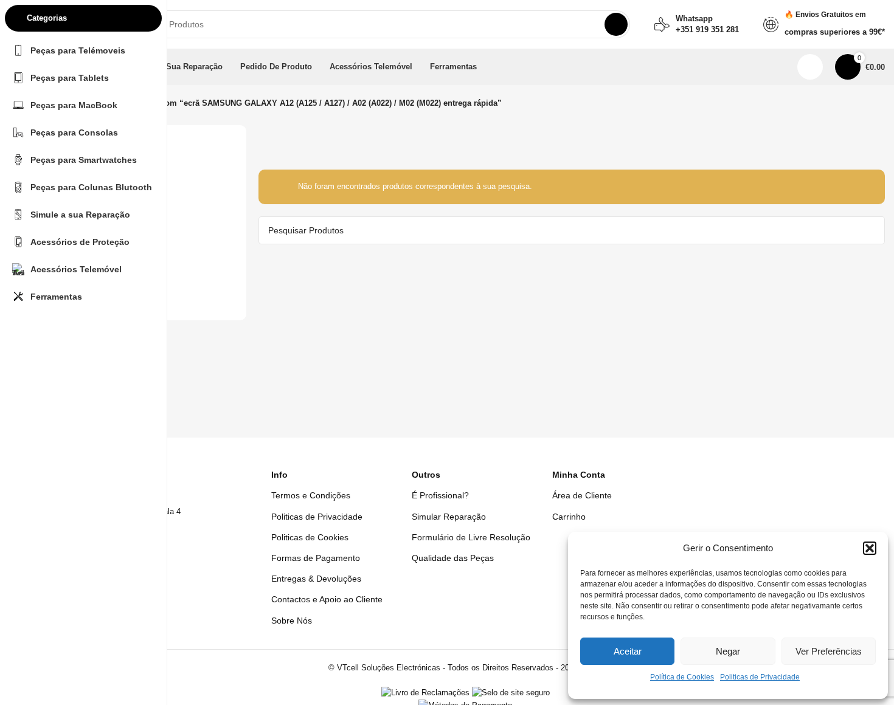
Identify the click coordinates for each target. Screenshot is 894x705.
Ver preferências (828, 651)
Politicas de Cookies (309, 537)
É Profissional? (440, 495)
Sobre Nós (291, 620)
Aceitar (628, 651)
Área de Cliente (582, 495)
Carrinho (569, 516)
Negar (728, 651)
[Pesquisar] (616, 24)
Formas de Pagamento (315, 558)
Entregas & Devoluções (316, 578)
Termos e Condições (310, 495)
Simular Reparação (449, 516)
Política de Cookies (682, 677)
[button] (870, 548)
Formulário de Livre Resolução (471, 537)
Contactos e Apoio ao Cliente (327, 599)
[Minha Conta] (810, 67)
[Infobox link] (696, 24)
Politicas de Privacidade (760, 677)
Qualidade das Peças (453, 558)
